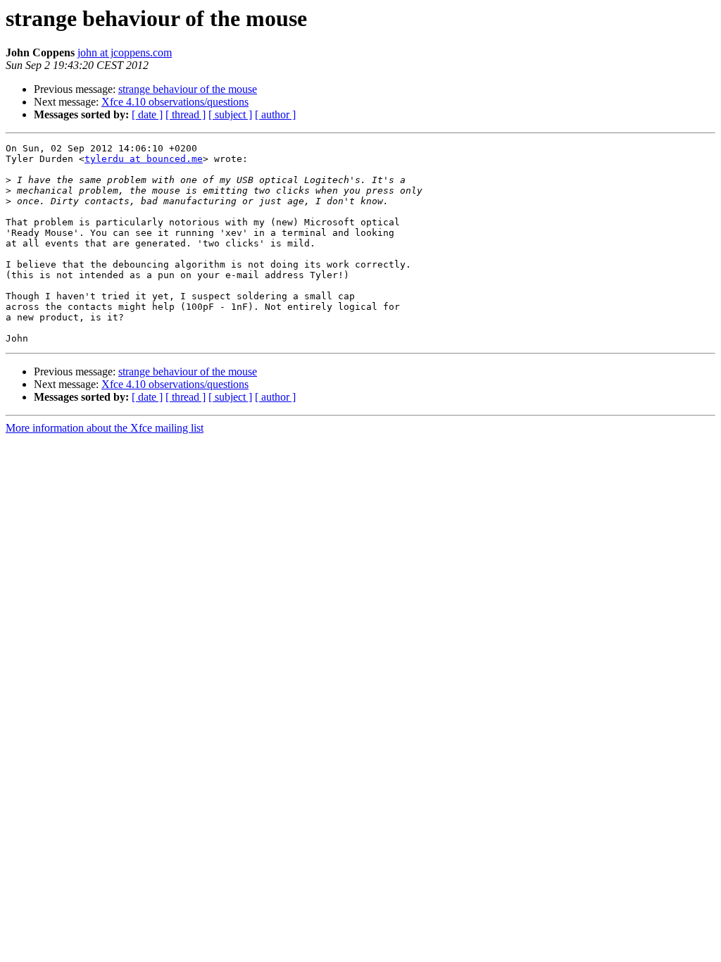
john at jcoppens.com (124, 52)
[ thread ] (185, 114)
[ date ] (147, 114)
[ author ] (275, 114)
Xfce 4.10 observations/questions (175, 102)
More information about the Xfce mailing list (104, 428)
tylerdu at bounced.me (143, 159)
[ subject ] (230, 114)
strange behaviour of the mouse (187, 89)
